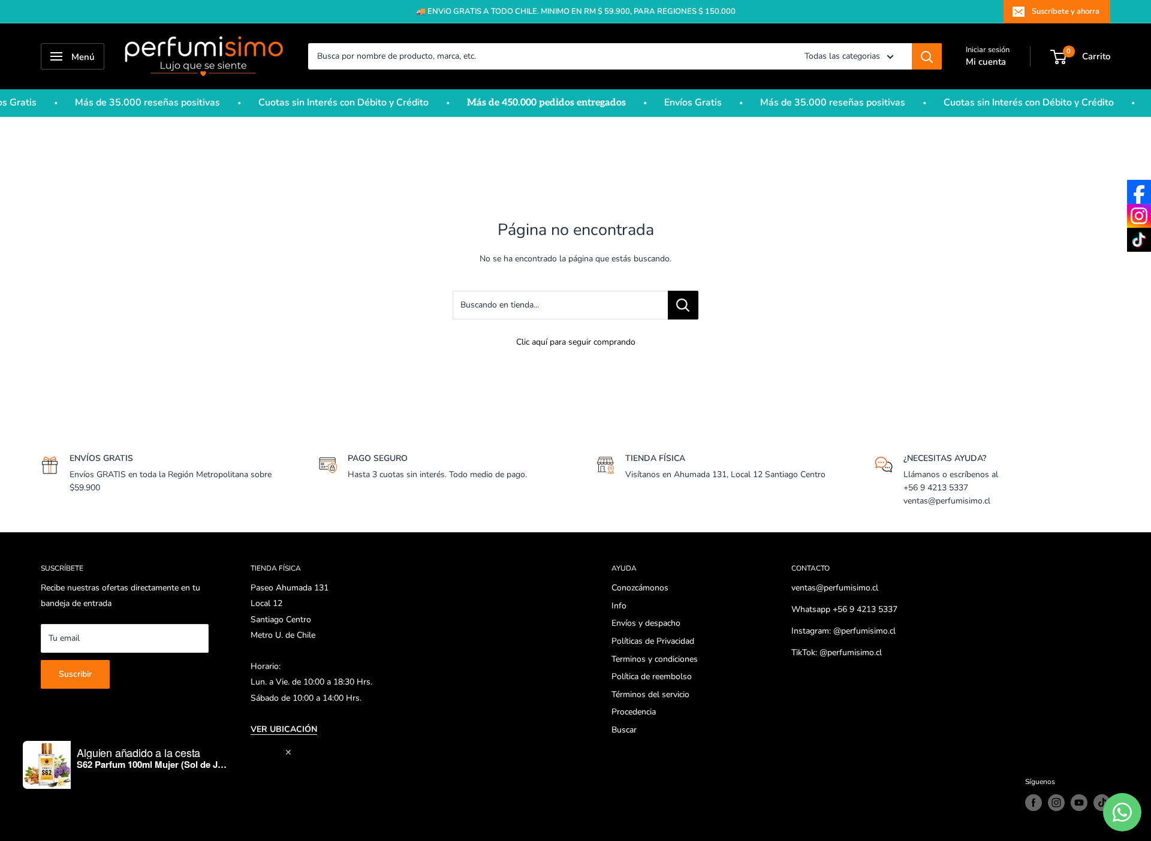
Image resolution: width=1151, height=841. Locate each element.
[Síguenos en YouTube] (1079, 802)
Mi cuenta (986, 62)
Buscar (624, 730)
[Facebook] (1139, 192)
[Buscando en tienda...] (683, 305)
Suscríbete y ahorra (1065, 11)
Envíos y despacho (645, 623)
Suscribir (75, 674)
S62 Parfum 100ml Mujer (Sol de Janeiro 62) (152, 764)
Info (618, 605)
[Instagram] (1139, 216)
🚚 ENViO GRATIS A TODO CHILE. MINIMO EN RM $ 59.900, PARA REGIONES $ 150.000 (576, 11)
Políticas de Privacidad (652, 641)
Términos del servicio (650, 694)
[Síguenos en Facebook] (1033, 802)
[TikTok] (1139, 240)
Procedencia (633, 712)
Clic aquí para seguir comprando (575, 342)
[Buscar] (927, 56)
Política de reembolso (651, 676)
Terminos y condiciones (654, 659)
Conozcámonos (639, 587)
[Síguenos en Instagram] (1056, 802)
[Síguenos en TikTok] (1101, 802)
